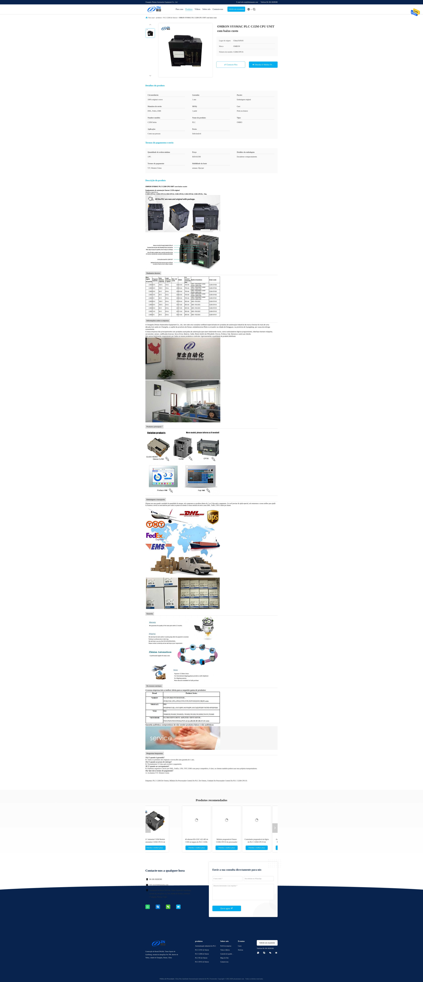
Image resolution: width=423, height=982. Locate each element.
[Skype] (161, 908)
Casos (239, 946)
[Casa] (154, 9)
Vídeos (197, 9)
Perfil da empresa (225, 946)
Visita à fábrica (225, 950)
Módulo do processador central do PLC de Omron (188, 781)
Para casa (179, 9)
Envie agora (226, 908)
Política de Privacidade (167, 979)
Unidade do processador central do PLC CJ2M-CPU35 (227, 781)
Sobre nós (206, 9)
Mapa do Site (224, 958)
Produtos (188, 9)
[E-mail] (181, 908)
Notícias (240, 950)
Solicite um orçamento (236, 9)
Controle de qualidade (226, 954)
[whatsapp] (150, 908)
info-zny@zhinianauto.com (158, 885)
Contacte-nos (218, 9)
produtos (158, 18)
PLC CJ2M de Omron (170, 18)
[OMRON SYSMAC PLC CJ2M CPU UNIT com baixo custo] (185, 50)
